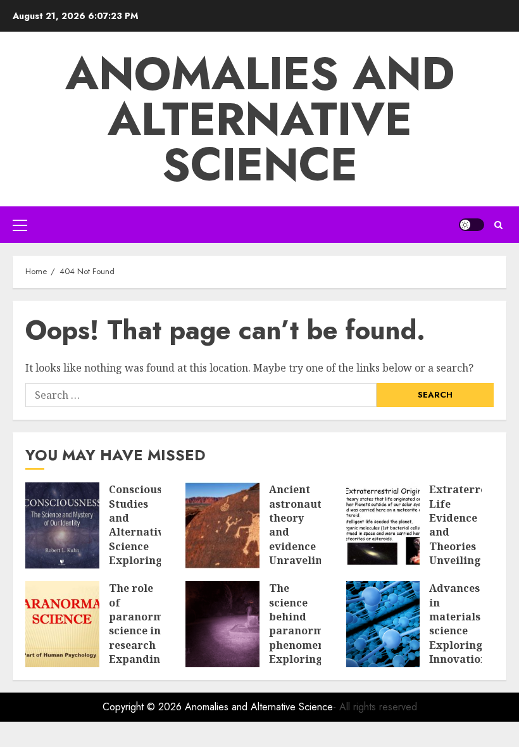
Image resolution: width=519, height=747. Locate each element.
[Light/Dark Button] (471, 224)
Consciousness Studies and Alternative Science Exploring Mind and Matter (147, 539)
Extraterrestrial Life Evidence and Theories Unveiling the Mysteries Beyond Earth (472, 553)
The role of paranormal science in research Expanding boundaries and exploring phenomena (141, 652)
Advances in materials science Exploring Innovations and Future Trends (460, 644)
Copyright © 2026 (144, 707)
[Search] (498, 225)
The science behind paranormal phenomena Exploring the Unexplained (302, 637)
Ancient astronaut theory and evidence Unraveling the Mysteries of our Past (299, 553)
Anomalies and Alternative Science (259, 119)
